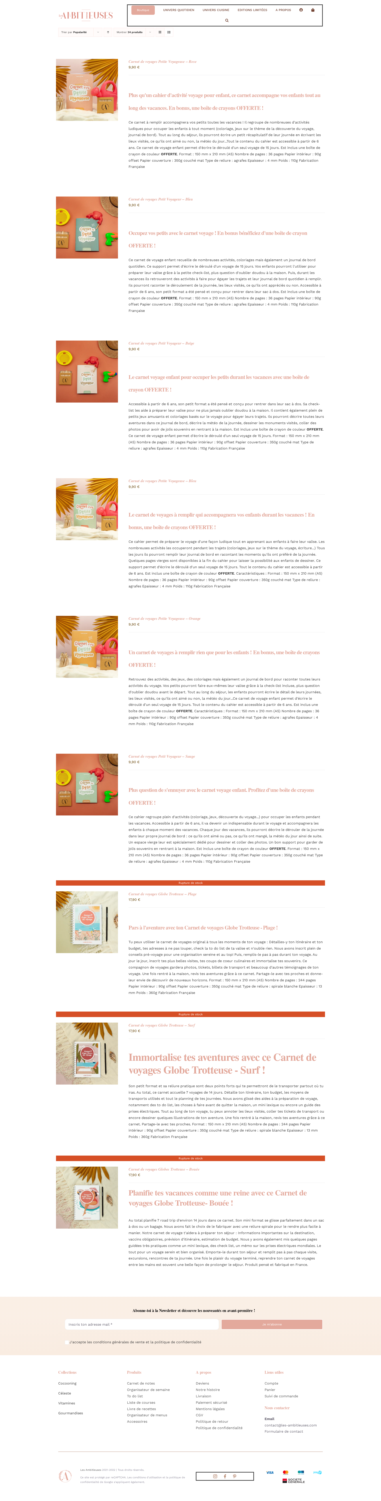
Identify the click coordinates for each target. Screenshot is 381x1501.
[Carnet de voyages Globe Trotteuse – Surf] (87, 1025)
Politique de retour (212, 1421)
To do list (135, 1396)
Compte (271, 1383)
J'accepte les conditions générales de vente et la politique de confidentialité (135, 1342)
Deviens (202, 1383)
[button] (227, 20)
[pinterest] (234, 1476)
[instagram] (215, 1476)
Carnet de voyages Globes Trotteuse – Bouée (164, 1169)
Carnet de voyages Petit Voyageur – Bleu (161, 199)
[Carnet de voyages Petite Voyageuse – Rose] (87, 62)
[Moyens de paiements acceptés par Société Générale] (294, 1471)
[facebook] (225, 1476)
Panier (270, 1390)
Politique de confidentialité (219, 1428)
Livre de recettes (141, 1409)
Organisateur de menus (147, 1415)
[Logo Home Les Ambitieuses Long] (85, 8)
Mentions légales (210, 1409)
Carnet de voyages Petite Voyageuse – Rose (162, 61)
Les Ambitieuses (90, 1469)
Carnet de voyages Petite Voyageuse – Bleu (162, 480)
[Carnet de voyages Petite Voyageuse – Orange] (87, 619)
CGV (199, 1415)
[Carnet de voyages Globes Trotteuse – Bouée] (87, 1169)
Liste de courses (141, 1402)
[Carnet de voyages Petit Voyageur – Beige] (87, 343)
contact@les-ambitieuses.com (291, 1425)
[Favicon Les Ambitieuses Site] (65, 1471)
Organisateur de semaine (148, 1390)
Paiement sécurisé (211, 1402)
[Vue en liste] (168, 32)
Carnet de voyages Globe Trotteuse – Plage (162, 894)
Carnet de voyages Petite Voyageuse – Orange (165, 618)
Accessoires (137, 1421)
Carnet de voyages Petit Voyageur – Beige (161, 343)
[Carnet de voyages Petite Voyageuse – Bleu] (87, 481)
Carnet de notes (141, 1383)
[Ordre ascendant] (108, 32)
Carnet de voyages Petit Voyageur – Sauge (162, 756)
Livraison (203, 1396)
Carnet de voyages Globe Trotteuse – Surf (162, 1025)
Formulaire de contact (284, 1431)
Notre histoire (208, 1390)
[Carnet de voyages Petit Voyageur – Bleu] (87, 199)
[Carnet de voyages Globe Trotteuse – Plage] (87, 894)
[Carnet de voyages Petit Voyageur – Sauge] (87, 757)
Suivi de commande (281, 1396)
